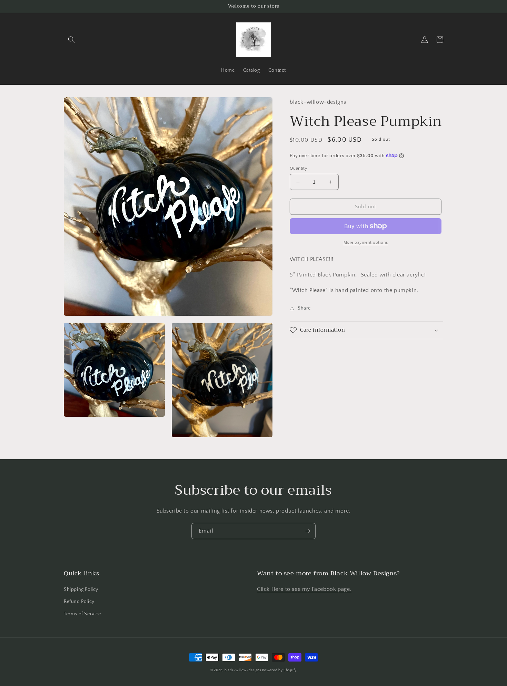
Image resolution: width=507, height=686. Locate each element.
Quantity (298, 168)
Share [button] (304, 308)
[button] (71, 39)
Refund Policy (79, 601)
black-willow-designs (243, 670)
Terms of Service (82, 614)
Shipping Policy (81, 589)
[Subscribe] (307, 531)
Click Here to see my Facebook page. (304, 589)
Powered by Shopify (279, 670)
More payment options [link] (366, 242)
